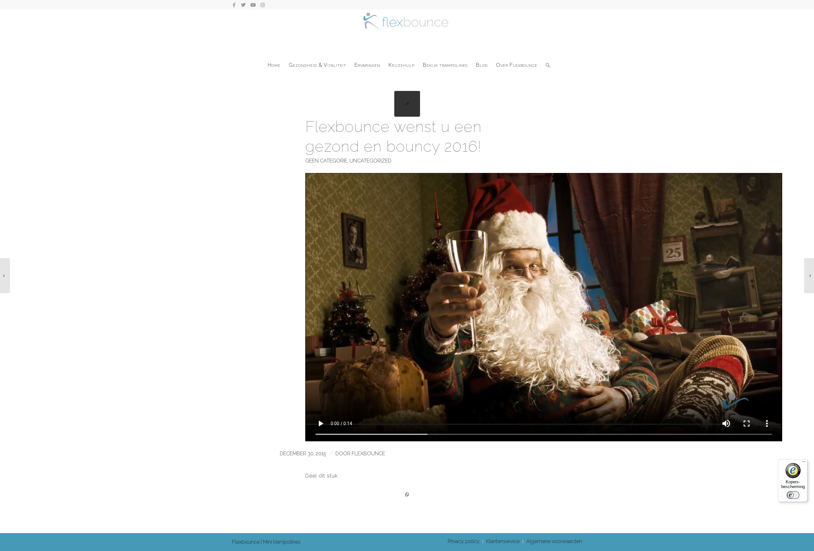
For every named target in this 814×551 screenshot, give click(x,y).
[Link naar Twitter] (243, 5)
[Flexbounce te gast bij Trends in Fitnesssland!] (809, 275)
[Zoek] (546, 65)
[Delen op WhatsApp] (407, 495)
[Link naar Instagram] (262, 5)
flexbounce (368, 454)
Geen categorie (326, 161)
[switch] (793, 495)
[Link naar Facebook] (233, 5)
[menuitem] (274, 65)
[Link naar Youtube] (253, 5)
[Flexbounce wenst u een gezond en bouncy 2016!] (407, 104)
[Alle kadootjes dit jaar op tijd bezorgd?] (5, 275)
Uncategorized (370, 161)
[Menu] (804, 463)
